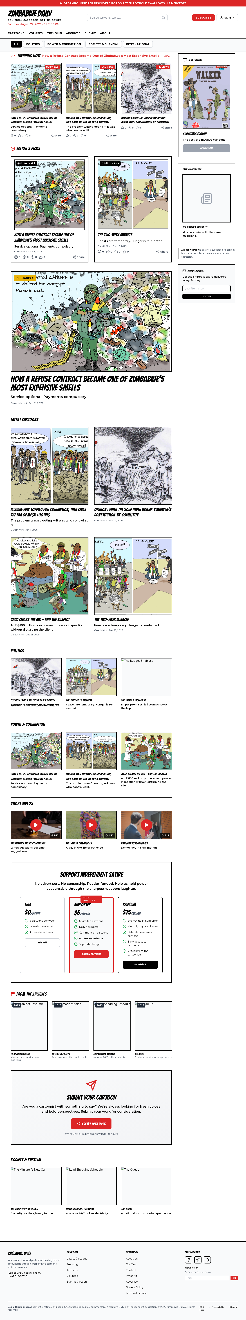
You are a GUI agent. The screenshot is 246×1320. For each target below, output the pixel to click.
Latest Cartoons (77, 1258)
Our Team (132, 1264)
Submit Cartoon (77, 1281)
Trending (54, 33)
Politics (33, 44)
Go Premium (140, 964)
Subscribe (203, 17)
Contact (131, 1270)
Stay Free (42, 942)
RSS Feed (202, 1308)
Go (234, 1277)
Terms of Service (136, 1293)
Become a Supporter (91, 954)
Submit (90, 33)
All (16, 44)
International (138, 44)
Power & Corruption (64, 44)
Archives (73, 33)
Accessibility (218, 1307)
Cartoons (16, 33)
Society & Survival (103, 44)
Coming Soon (206, 148)
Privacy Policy (134, 1287)
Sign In (229, 17)
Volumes (36, 33)
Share (58, 135)
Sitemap (233, 1307)
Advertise (132, 1281)
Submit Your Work (94, 1123)
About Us (132, 1258)
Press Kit (131, 1276)
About (105, 33)
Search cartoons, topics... (105, 17)
